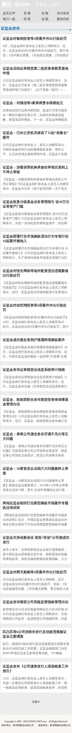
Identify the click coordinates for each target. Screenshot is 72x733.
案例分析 (63, 19)
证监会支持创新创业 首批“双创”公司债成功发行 (36, 540)
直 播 (27, 13)
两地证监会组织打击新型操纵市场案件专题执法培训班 (35, 505)
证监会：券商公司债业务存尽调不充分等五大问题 (35, 436)
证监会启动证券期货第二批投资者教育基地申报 (35, 70)
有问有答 (63, 13)
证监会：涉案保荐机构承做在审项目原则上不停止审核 (35, 169)
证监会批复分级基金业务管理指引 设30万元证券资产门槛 (36, 204)
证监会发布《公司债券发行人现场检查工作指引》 (35, 668)
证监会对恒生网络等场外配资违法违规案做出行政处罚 (35, 273)
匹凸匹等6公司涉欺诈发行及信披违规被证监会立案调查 (35, 634)
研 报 (27, 19)
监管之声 (9, 13)
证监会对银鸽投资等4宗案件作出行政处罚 (35, 38)
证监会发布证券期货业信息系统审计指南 (34, 370)
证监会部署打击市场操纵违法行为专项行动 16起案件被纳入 (35, 238)
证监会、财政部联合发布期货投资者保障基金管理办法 (35, 402)
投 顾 (44, 13)
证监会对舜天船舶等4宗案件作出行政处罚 (35, 572)
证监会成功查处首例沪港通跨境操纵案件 (34, 340)
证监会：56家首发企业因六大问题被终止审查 (35, 471)
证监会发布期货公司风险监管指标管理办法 (35, 602)
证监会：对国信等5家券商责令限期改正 (33, 103)
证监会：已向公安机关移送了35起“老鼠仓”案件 (35, 135)
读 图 (44, 19)
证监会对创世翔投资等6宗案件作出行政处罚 (35, 307)
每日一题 (9, 19)
